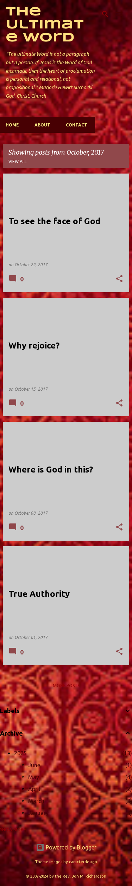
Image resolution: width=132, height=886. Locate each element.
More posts (66, 685)
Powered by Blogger (70, 847)
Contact (76, 125)
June (34, 765)
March (36, 801)
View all (17, 161)
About (42, 125)
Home (12, 125)
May (33, 777)
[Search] (105, 14)
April (34, 789)
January (38, 813)
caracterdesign (83, 862)
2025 (20, 753)
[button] (119, 279)
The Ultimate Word (45, 25)
